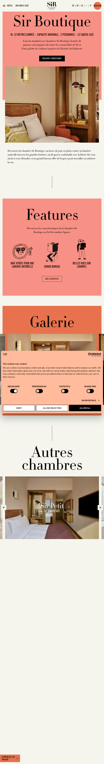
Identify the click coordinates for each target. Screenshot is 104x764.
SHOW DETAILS (89, 400)
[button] (3, 507)
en (73, 6)
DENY (19, 408)
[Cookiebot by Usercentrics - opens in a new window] (90, 354)
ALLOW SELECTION (52, 408)
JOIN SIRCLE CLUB (21, 6)
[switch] (39, 391)
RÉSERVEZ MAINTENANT (52, 58)
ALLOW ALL (85, 408)
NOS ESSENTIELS (52, 279)
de (78, 6)
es (82, 6)
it (90, 6)
